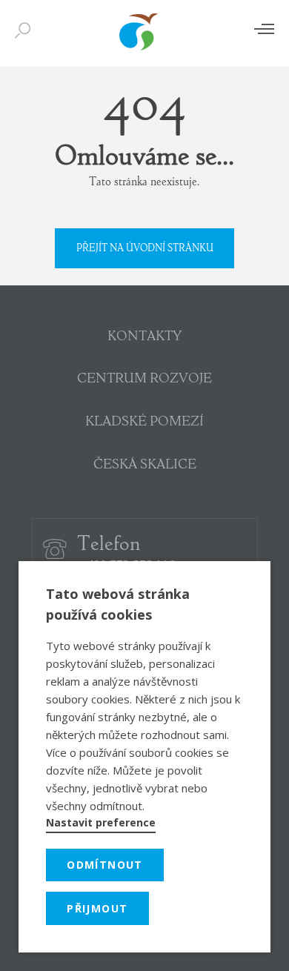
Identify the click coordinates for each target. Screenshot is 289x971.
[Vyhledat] (26, 31)
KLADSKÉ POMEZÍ (144, 422)
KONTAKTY (144, 337)
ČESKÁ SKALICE (144, 465)
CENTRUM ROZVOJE (144, 379)
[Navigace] (264, 28)
